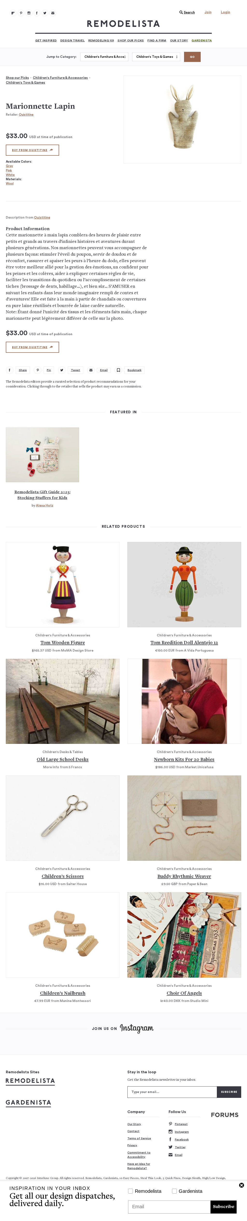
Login (225, 12)
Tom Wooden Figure (63, 643)
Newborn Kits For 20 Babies (184, 759)
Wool (10, 183)
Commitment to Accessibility (139, 1154)
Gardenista (202, 40)
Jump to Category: (61, 57)
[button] (186, 12)
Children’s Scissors (63, 876)
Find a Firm (156, 40)
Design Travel (72, 40)
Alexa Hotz (44, 505)
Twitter (180, 1147)
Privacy (132, 1145)
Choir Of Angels (184, 993)
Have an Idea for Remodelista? (138, 1166)
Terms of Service (139, 1138)
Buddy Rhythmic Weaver (184, 876)
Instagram (182, 1131)
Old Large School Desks (63, 759)
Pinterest (181, 1124)
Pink (9, 170)
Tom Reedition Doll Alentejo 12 (184, 643)
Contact (133, 1131)
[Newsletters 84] (52, 13)
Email (178, 1155)
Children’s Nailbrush (62, 993)
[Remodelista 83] (44, 13)
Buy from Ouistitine (29, 150)
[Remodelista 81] (29, 13)
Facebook (182, 1139)
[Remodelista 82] (37, 13)
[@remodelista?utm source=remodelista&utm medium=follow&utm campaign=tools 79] (13, 13)
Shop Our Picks (130, 40)
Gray (9, 165)
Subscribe (223, 1206)
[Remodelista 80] (21, 13)
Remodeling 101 (101, 40)
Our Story (179, 40)
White (10, 174)
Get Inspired (46, 40)
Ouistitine (26, 114)
